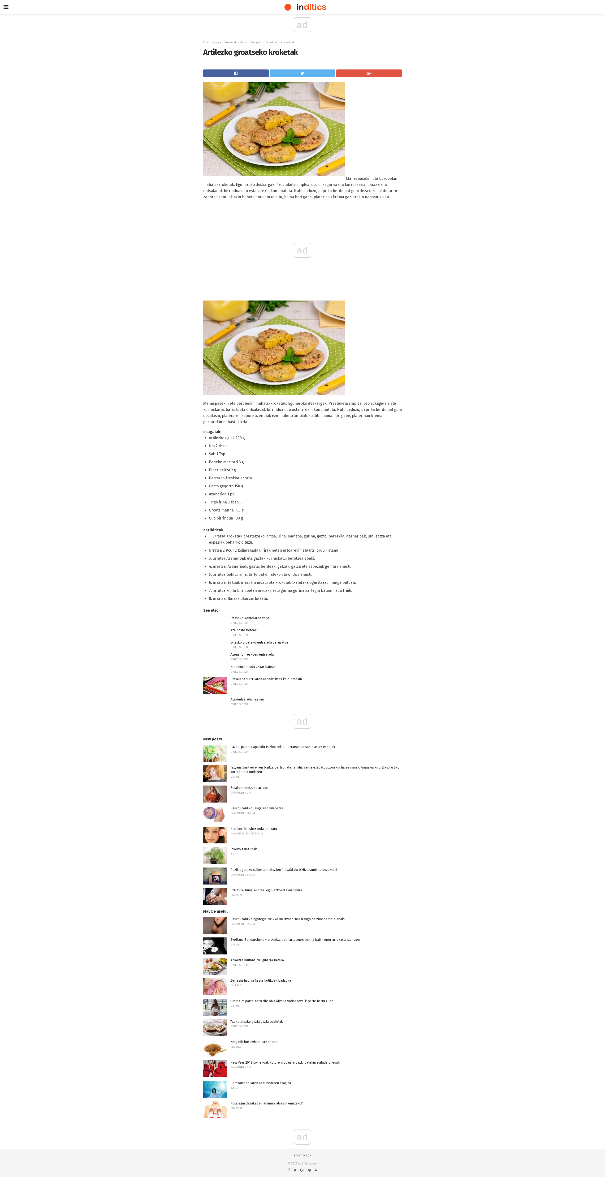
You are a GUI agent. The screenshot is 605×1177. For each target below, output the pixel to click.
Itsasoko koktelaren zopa (249, 618)
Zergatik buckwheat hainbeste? (254, 1042)
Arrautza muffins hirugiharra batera (257, 960)
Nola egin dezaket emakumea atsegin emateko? (266, 1103)
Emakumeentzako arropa (249, 788)
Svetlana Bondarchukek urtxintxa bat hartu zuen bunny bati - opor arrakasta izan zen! (295, 940)
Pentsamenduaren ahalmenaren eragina (260, 1083)
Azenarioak (287, 42)
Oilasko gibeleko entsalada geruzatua (259, 642)
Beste (243, 42)
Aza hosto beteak (243, 630)
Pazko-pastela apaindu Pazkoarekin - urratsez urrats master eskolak (282, 747)
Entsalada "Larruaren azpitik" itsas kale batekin (266, 679)
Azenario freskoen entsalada (252, 655)
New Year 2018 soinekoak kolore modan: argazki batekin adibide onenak (285, 1063)
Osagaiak (256, 42)
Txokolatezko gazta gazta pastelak (256, 1022)
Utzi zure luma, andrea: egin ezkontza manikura (266, 890)
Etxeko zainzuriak (243, 849)
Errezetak (231, 42)
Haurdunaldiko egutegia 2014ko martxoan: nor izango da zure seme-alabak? (288, 919)
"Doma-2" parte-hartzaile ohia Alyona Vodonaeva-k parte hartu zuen (281, 1001)
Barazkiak (271, 42)
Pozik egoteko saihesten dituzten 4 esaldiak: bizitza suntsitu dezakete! (283, 870)
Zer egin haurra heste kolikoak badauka (260, 981)
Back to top (302, 1155)
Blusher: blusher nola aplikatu (253, 829)
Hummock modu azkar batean (253, 667)
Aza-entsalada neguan (247, 699)
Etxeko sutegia (212, 42)
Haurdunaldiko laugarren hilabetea (256, 808)
